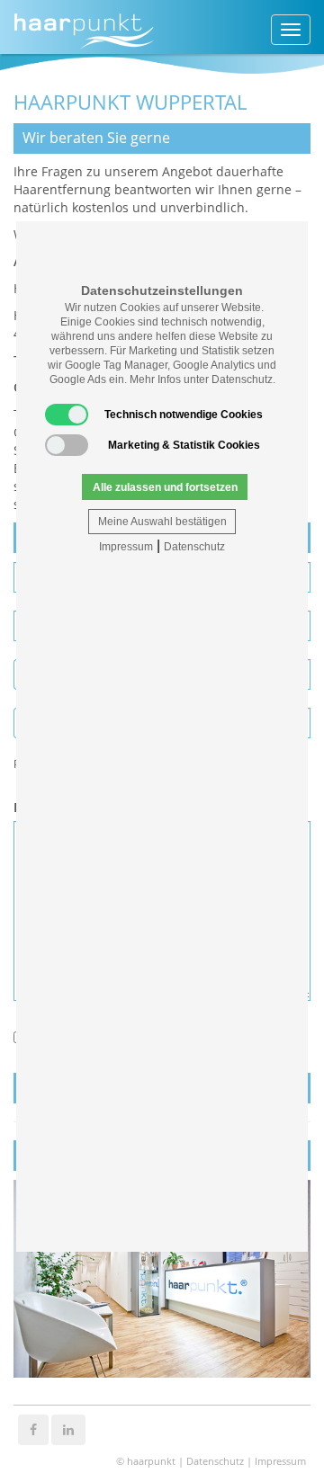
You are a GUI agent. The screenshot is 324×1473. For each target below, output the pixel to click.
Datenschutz (194, 546)
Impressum (126, 546)
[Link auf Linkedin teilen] (68, 1428)
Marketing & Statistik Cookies (184, 445)
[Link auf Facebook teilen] (33, 1428)
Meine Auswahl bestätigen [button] (162, 521)
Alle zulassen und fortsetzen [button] (165, 487)
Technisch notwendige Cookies (183, 414)
